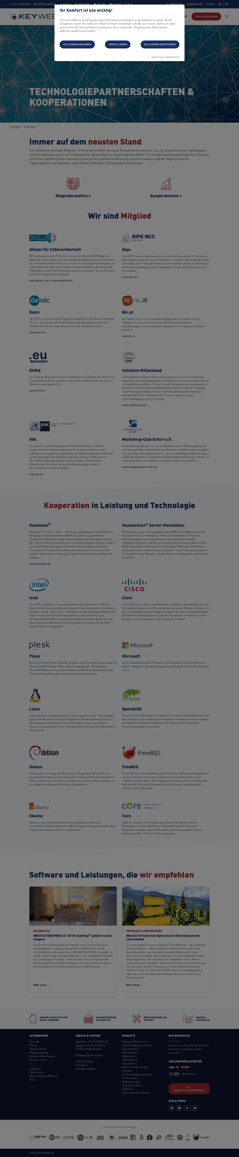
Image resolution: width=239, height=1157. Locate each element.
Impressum (158, 57)
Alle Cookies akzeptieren (160, 44)
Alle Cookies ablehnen (77, 44)
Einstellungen (118, 44)
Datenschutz (172, 57)
